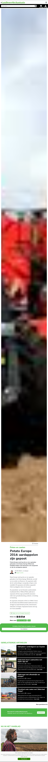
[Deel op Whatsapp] (18, 617)
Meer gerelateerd (41, 704)
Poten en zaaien (21, 620)
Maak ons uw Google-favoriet (20, 613)
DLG (29, 620)
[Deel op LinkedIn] (22, 617)
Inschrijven (41, 712)
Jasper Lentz (19, 573)
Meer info (25, 756)
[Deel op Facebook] (20, 617)
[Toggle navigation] (46, 2)
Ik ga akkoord (24, 758)
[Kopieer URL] (24, 617)
